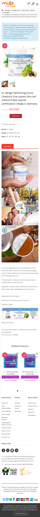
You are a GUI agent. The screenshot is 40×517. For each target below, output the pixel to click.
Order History (32, 406)
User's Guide (6, 414)
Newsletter (32, 415)
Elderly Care (16, 10)
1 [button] (17, 390)
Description (8, 146)
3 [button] (22, 390)
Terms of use (6, 431)
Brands (17, 403)
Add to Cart (16, 116)
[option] (5, 84)
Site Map (18, 411)
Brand (32, 10)
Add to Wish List (9, 124)
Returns (31, 409)
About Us (5, 403)
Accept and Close (21, 513)
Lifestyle (7, 10)
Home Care (25, 10)
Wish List (31, 412)
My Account (32, 403)
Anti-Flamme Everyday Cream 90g (10, 373)
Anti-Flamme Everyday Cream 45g (30, 373)
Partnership (6, 434)
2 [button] (20, 390)
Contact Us (5, 437)
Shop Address (6, 411)
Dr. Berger (6, 12)
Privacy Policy (6, 428)
